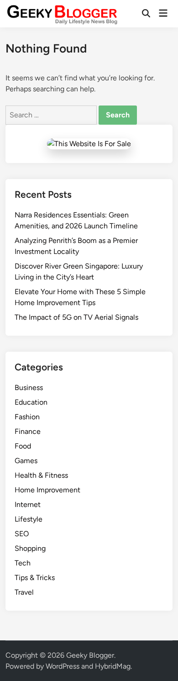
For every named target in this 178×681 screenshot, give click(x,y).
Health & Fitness (41, 475)
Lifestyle (28, 519)
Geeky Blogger (90, 655)
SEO (22, 533)
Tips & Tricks (35, 577)
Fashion (27, 416)
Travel (24, 592)
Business (29, 387)
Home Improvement (47, 490)
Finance (28, 431)
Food (23, 446)
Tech (23, 563)
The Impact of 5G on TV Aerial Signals (76, 317)
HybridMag (113, 666)
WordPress (62, 666)
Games (26, 460)
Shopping (30, 548)
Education (31, 402)
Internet (28, 504)
